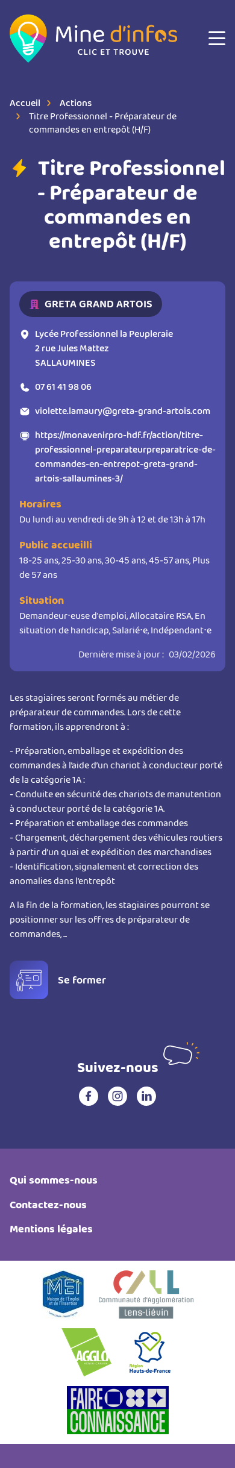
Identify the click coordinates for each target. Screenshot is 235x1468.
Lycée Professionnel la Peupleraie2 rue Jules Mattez (104, 348)
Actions (76, 103)
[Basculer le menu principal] (217, 38)
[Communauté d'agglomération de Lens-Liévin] (146, 1294)
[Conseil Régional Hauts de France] (150, 1352)
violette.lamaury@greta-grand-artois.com (122, 411)
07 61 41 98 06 (63, 387)
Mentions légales (51, 1229)
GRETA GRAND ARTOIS (98, 304)
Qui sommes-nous (54, 1180)
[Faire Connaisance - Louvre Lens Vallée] (118, 1410)
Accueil (25, 103)
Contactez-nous (48, 1204)
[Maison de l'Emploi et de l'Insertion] (63, 1294)
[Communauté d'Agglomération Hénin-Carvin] (86, 1352)
